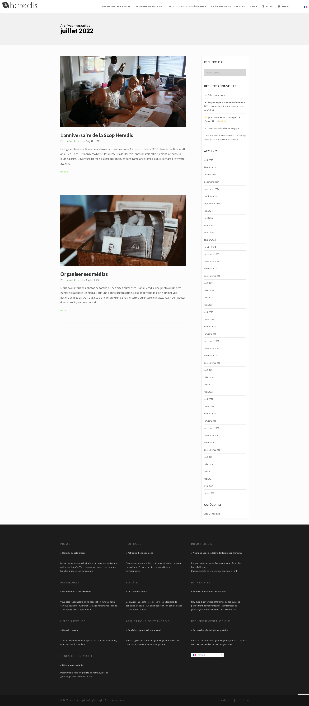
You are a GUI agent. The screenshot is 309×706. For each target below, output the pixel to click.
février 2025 (210, 167)
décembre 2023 (211, 254)
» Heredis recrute (69, 630)
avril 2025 (208, 160)
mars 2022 (209, 406)
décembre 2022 (211, 341)
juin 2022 (208, 384)
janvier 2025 (210, 174)
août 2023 (209, 283)
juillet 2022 (209, 377)
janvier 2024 (210, 247)
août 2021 (209, 457)
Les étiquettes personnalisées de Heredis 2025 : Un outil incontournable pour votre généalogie (224, 106)
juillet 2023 (209, 290)
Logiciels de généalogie (91, 700)
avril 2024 (208, 225)
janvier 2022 (210, 420)
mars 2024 (209, 232)
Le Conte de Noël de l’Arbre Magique (221, 128)
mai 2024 (208, 218)
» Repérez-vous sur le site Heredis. (208, 591)
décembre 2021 (211, 428)
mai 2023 (208, 304)
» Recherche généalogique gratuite (209, 630)
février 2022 (210, 413)
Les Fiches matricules (214, 95)
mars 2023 (209, 319)
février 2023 (210, 326)
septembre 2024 (212, 203)
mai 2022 (208, 391)
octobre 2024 (210, 196)
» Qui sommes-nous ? (136, 591)
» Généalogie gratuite (71, 664)
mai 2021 (208, 478)
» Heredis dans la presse (72, 552)
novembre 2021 (211, 435)
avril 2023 (208, 312)
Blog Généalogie (212, 513)
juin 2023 (208, 297)
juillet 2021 (209, 464)
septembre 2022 (212, 362)
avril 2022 (208, 399)
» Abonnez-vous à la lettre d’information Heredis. (216, 552)
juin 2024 (208, 210)
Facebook (224, 700)
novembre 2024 (211, 189)
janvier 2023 (210, 333)
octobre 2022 (210, 355)
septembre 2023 (212, 275)
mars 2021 (209, 493)
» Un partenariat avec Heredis (75, 591)
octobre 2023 (210, 268)
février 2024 (210, 239)
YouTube (244, 700)
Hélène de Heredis (75, 141)
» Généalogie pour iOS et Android (143, 630)
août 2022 (209, 370)
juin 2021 (208, 471)
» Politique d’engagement (139, 552)
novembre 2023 (211, 261)
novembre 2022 (211, 348)
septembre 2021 (212, 449)
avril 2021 (208, 485)
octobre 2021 (210, 442)
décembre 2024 (211, 181)
